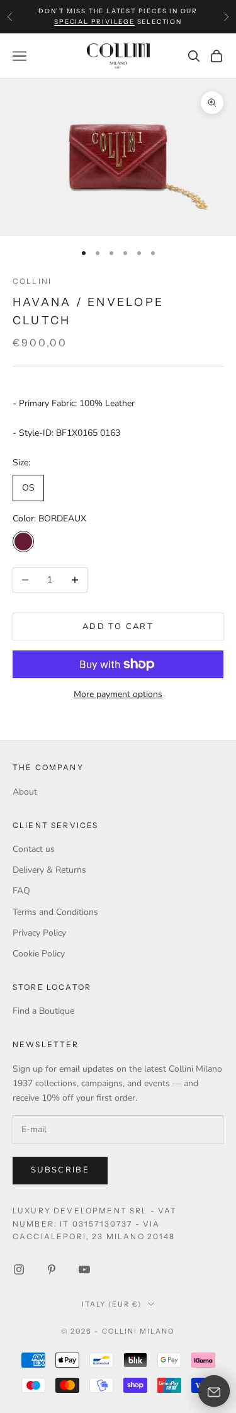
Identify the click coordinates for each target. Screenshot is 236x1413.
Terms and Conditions (55, 912)
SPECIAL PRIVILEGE (94, 22)
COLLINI (32, 281)
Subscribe (60, 1170)
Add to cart (118, 626)
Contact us (34, 849)
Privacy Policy (39, 933)
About (25, 792)
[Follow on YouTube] (84, 1269)
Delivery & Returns (49, 870)
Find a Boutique (43, 1011)
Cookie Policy (39, 954)
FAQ (21, 891)
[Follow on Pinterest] (51, 1269)
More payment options (118, 694)
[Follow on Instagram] (19, 1269)
